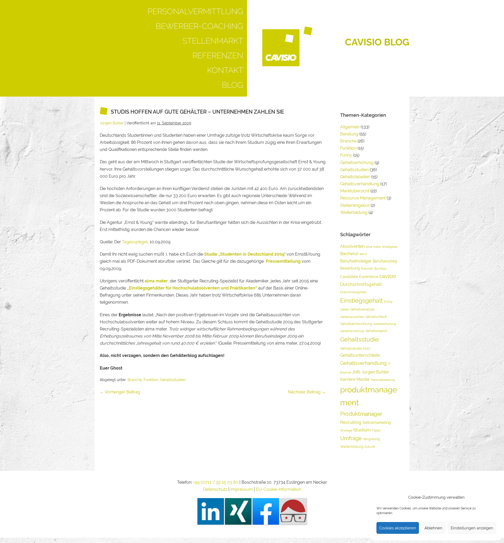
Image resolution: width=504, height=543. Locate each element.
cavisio (387, 276)
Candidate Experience (359, 276)
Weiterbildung (354, 212)
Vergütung (371, 439)
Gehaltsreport (376, 331)
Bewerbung (350, 268)
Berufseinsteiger (356, 261)
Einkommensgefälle (353, 292)
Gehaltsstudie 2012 (355, 348)
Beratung (349, 133)
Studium (362, 430)
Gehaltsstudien (173, 380)
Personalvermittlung (195, 11)
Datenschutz (215, 489)
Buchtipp (380, 268)
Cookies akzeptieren (397, 528)
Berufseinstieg (385, 261)
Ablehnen (433, 528)
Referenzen (217, 55)
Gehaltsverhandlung (359, 183)
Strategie (346, 430)
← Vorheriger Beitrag (120, 391)
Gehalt (344, 309)
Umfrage (351, 438)
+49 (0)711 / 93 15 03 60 (215, 482)
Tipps (376, 430)
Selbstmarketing (377, 422)
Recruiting (350, 422)
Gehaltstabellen (355, 176)
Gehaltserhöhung (357, 162)
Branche (135, 380)
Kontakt (225, 70)
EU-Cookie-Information (278, 489)
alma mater (373, 246)
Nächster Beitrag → (307, 391)
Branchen (367, 268)
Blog (232, 84)
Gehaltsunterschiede (360, 355)
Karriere (347, 379)
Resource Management (363, 198)
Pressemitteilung (283, 261)
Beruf (363, 254)
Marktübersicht (354, 190)
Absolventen (352, 246)
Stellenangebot (355, 205)
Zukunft (369, 446)
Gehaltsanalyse (362, 309)
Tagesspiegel (135, 241)
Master (363, 379)
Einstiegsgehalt (361, 300)
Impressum (242, 489)
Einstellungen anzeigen (472, 528)
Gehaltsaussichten (352, 316)
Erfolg (388, 301)
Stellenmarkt (212, 40)
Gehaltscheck (376, 317)
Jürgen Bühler (375, 372)
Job (356, 372)
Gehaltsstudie (359, 339)
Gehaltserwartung (352, 331)
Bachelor (349, 253)
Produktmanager (361, 413)
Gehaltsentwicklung (356, 324)
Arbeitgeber (390, 246)
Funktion (151, 380)
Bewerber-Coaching (199, 26)
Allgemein (350, 126)
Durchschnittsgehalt (361, 284)
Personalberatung (383, 379)
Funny (346, 155)
